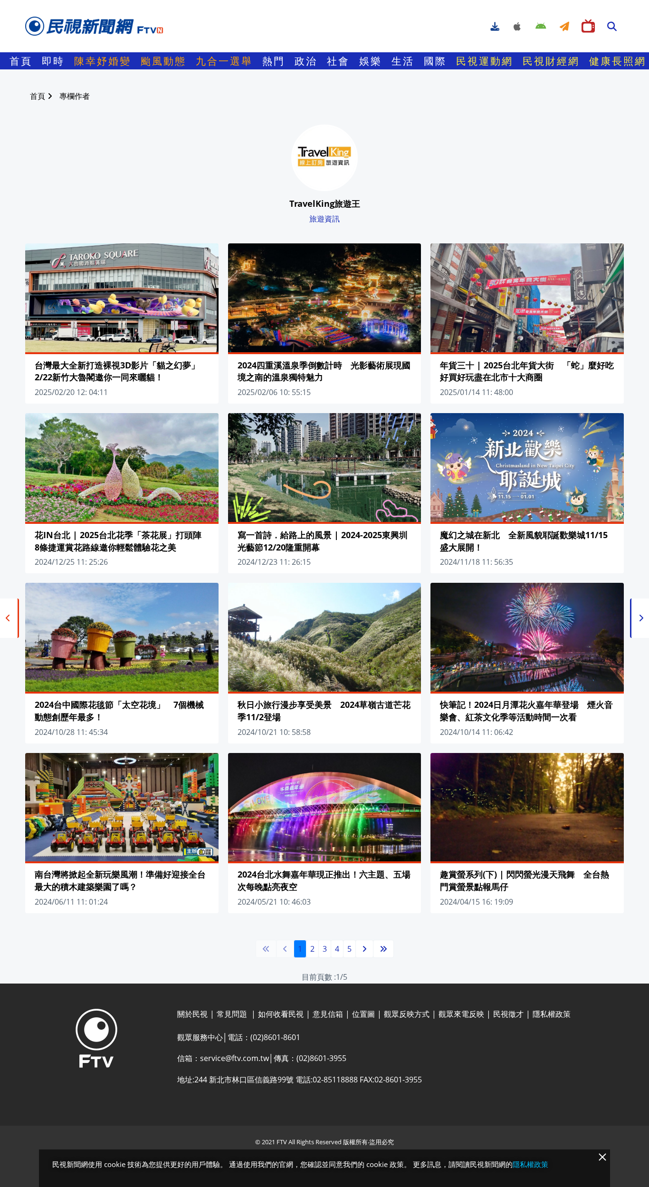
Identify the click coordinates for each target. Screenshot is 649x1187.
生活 (402, 61)
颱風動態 (163, 61)
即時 (53, 61)
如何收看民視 (281, 1014)
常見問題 (233, 1014)
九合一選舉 (224, 61)
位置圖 (363, 1014)
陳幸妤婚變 (102, 61)
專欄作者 (74, 96)
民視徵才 (508, 1014)
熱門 (273, 61)
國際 (435, 61)
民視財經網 (551, 61)
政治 (306, 61)
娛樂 (370, 61)
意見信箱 (328, 1014)
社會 (338, 61)
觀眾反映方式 (406, 1014)
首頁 (21, 61)
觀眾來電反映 (461, 1014)
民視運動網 (484, 61)
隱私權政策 (552, 1014)
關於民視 (192, 1014)
